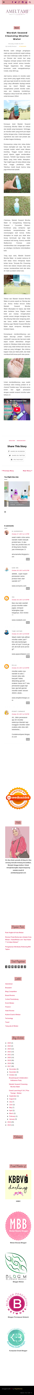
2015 (9, 1125)
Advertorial (8, 984)
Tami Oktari (17, 631)
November (12, 1072)
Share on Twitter (18, 455)
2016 (9, 1122)
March (11, 1113)
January (12, 1119)
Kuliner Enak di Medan (12, 1014)
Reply (28, 559)
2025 (9, 1043)
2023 (9, 1049)
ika (13, 597)
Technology (9, 1018)
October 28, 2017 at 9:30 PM (20, 599)
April (10, 1110)
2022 (9, 1052)
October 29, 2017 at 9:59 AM (20, 634)
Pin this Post (18, 459)
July (10, 1102)
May (10, 1107)
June (11, 1104)
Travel (7, 1022)
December (12, 1069)
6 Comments (22, 46)
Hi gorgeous (17, 531)
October (12, 1075)
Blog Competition (11, 991)
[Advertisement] (17, 899)
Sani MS (15, 568)
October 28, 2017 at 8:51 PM (20, 570)
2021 (9, 1054)
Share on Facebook (17, 451)
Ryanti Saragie (18, 711)
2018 (9, 1063)
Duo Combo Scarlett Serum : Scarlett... (14, 503)
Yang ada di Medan (11, 1026)
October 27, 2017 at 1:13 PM (20, 534)
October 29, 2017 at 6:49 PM (20, 668)
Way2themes (18, 1389)
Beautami (17, 27)
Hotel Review (9, 1011)
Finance (8, 1007)
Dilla (14, 665)
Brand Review (21, 440)
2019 (9, 1060)
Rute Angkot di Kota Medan (14, 932)
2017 (9, 1066)
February (12, 1116)
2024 (9, 1046)
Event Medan (9, 1003)
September (13, 1096)
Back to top (25, 1393)
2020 (9, 1057)
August (11, 1099)
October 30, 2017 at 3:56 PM (20, 714)
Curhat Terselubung (11, 999)
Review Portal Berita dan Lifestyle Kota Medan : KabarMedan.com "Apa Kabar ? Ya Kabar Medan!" (18, 939)
